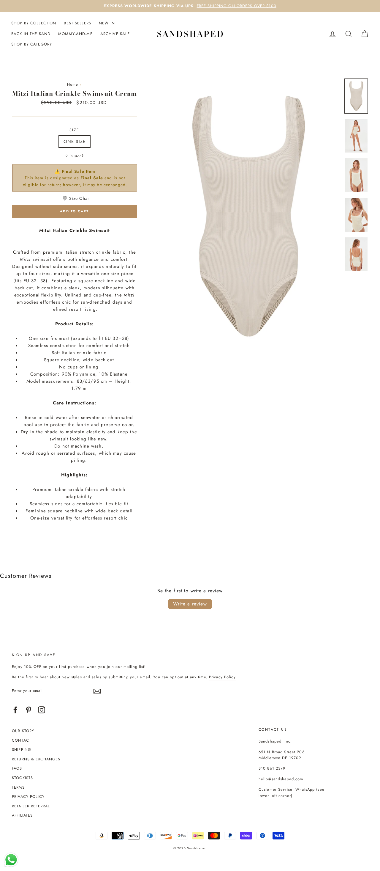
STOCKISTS (22, 778)
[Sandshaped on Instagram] (41, 709)
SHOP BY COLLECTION (33, 23)
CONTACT (21, 740)
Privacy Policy (222, 677)
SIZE (74, 130)
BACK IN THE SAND (30, 34)
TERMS (18, 787)
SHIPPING (21, 749)
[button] (76, 198)
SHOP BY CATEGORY (31, 44)
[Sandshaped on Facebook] (15, 709)
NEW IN (107, 23)
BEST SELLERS (77, 23)
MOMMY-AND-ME (75, 34)
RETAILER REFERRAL (31, 806)
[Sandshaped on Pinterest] (28, 709)
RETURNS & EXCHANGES (36, 759)
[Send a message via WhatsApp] (11, 860)
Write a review (190, 603)
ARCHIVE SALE (115, 34)
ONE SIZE (75, 141)
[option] (190, 6)
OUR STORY (23, 731)
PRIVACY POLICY (28, 796)
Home (72, 84)
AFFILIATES (22, 815)
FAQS (17, 768)
